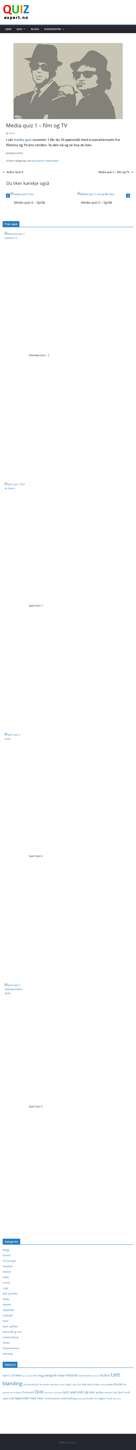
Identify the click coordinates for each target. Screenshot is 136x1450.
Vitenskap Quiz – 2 (39, 355)
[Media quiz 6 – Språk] (14, 194)
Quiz (19, 29)
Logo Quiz (76, 1384)
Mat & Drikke (93, 1384)
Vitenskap (8, 1353)
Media (6, 1299)
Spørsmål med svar (29, 1398)
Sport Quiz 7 (36, 605)
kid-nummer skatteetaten (45, 160)
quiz (28, 139)
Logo (5, 1288)
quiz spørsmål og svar (79, 1392)
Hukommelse (84, 1375)
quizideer (48, 1392)
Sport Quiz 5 (36, 1106)
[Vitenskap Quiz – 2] (15, 356)
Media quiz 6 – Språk (21, 202)
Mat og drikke (10, 1293)
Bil (10, 1376)
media (19, 139)
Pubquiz (18, 1392)
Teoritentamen (52, 1398)
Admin (12, 133)
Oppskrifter (9, 1310)
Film (35, 1375)
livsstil (62, 1384)
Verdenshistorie (11, 1348)
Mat (84, 1384)
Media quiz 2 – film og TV (113, 172)
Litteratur (54, 1384)
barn (6, 1375)
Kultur (6, 1277)
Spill (115, 1392)
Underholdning (10, 1337)
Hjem (8, 29)
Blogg (35, 29)
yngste (101, 1398)
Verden (6, 1342)
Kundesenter (52, 29)
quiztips (100, 1392)
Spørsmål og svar (12, 1331)
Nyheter (7, 1304)
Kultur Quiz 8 (15, 172)
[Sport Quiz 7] (15, 606)
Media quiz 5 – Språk (88, 202)
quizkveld (58, 1392)
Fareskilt (29, 1376)
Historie (7, 1271)
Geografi (51, 1375)
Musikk (118, 1384)
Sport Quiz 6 (36, 856)
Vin (96, 1398)
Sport (5, 1320)
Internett (96, 1376)
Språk (127, 1392)
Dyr (23, 1376)
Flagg (41, 1375)
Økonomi (117, 1398)
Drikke (16, 1375)
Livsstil (6, 1282)
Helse (61, 1375)
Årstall (109, 1398)
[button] (24, 29)
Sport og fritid (10, 1326)
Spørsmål (8, 1398)
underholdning (68, 1398)
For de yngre (9, 1260)
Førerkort (8, 1266)
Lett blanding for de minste (36, 1384)
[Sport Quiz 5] (15, 1107)
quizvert (108, 1392)
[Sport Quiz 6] (15, 857)
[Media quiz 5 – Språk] (88, 194)
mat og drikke (106, 1384)
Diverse (7, 1255)
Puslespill (7, 1315)
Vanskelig (80, 1398)
